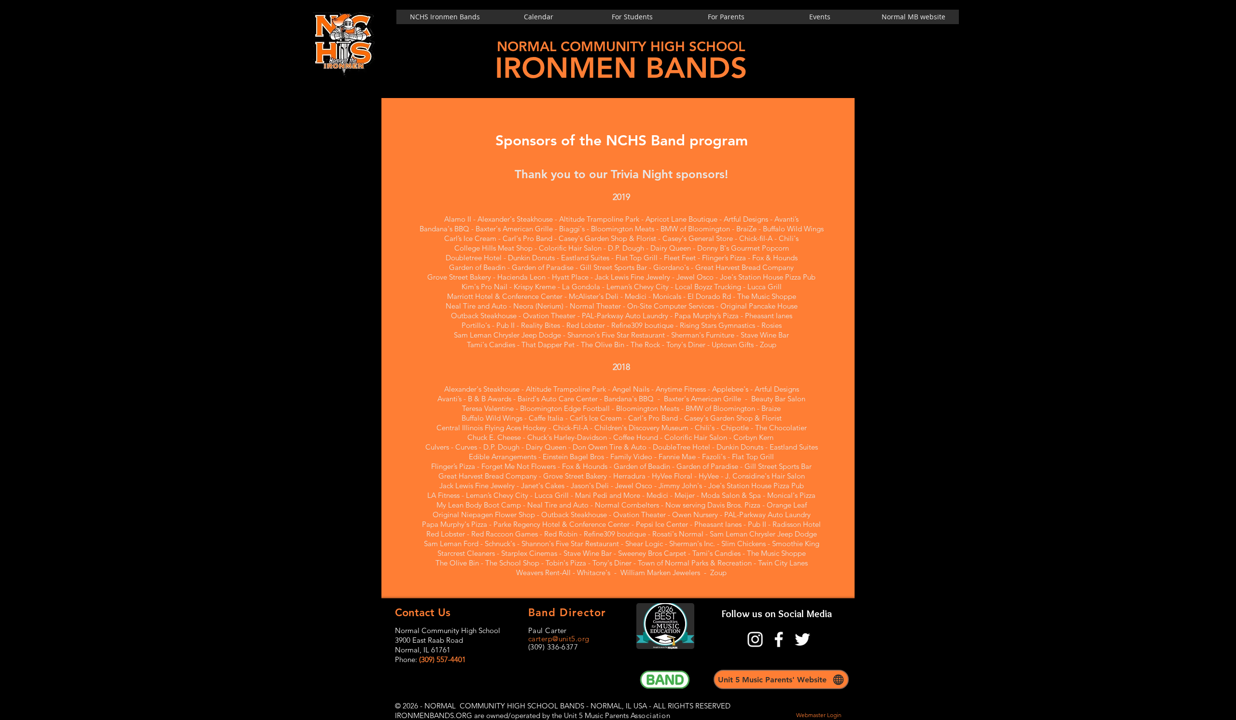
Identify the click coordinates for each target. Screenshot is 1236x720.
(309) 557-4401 (442, 659)
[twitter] (802, 639)
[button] (819, 17)
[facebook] (779, 639)
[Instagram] (755, 639)
